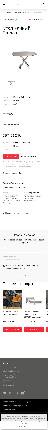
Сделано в (7, 409)
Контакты (7, 363)
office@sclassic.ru (11, 371)
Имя (4, 248)
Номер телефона (9, 256)
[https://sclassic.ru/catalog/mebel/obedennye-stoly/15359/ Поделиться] (27, 213)
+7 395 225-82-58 (10, 367)
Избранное (38, 19)
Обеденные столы (14, 12)
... (3, 12)
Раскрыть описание (11, 125)
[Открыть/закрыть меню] (4, 4)
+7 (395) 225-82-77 (10, 196)
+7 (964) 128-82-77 (10, 198)
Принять (24, 427)
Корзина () (11, 19)
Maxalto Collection (21, 97)
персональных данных (16, 268)
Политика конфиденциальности (15, 406)
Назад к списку (12, 213)
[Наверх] (43, 364)
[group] (15, 188)
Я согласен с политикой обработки (22, 267)
